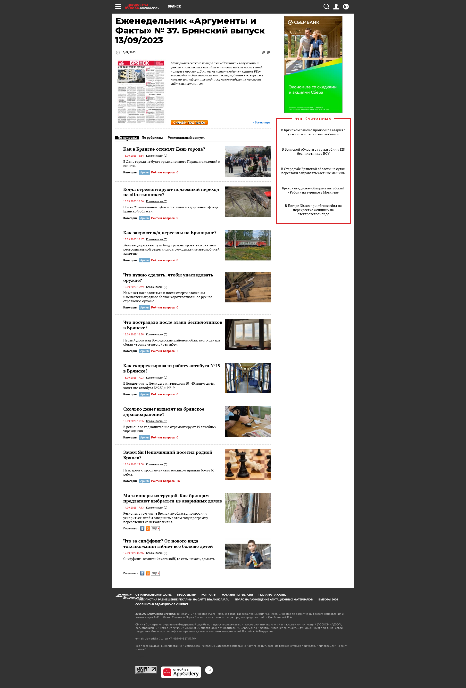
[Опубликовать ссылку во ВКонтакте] (142, 528)
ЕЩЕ (155, 528)
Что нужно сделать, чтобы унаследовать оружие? (168, 277)
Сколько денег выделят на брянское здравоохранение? (163, 411)
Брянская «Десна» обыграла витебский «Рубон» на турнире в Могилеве (313, 190)
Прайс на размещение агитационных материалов (274, 599)
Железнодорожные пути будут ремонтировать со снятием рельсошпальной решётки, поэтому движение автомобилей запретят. (171, 249)
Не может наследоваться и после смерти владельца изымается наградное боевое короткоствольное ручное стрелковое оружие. (167, 297)
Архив (144, 172)
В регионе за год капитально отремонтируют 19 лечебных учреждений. (169, 429)
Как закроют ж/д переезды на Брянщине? (169, 232)
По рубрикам (152, 137)
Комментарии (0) (156, 155)
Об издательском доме (153, 594)
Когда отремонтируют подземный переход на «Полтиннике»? (171, 191)
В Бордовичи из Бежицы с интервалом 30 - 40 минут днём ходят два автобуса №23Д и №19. (169, 385)
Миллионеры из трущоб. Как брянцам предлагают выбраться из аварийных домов (172, 498)
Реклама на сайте (272, 594)
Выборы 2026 (328, 599)
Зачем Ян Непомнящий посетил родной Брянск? (167, 454)
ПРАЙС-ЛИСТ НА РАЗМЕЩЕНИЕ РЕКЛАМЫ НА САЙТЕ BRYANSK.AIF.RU (182, 599)
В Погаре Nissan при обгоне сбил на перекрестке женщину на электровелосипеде (313, 209)
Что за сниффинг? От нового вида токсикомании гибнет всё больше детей (168, 543)
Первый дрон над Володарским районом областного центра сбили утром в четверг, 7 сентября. (171, 342)
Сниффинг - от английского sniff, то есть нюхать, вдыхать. (169, 559)
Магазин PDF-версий (237, 594)
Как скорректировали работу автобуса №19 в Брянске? (171, 368)
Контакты (208, 594)
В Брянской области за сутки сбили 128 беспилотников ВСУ (313, 151)
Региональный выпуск (186, 137)
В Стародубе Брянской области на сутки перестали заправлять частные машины (313, 171)
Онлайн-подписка (189, 122)
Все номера (263, 122)
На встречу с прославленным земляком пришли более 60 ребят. (168, 472)
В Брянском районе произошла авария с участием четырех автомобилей (313, 132)
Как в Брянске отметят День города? (164, 149)
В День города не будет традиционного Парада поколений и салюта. (171, 163)
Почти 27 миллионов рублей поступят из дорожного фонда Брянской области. (170, 209)
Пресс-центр (186, 594)
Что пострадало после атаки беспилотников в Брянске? (172, 324)
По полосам (127, 137)
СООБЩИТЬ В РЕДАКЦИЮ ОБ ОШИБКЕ (161, 604)
